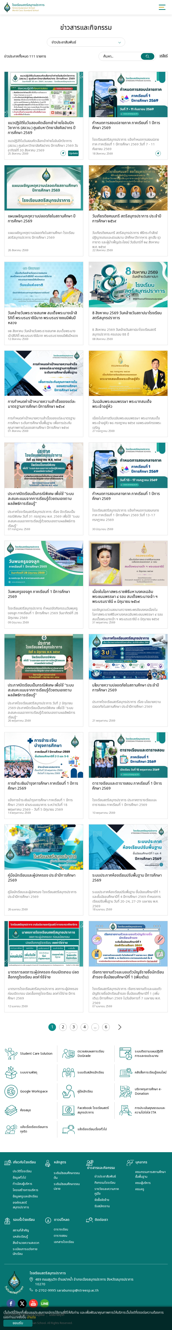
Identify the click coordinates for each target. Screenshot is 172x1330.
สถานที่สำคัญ (21, 1230)
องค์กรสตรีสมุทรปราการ (21, 1205)
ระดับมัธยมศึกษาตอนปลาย (67, 1186)
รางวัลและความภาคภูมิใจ (107, 1191)
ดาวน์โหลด (61, 1219)
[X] (22, 1303)
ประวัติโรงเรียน (22, 1171)
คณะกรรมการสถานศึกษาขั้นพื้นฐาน (150, 1174)
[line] (44, 1303)
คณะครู (139, 1189)
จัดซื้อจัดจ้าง (102, 1200)
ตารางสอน (60, 1235)
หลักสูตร (60, 1162)
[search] (147, 56)
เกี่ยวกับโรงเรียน (24, 1162)
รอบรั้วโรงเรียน (24, 1219)
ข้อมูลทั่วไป (19, 1177)
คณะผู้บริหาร (143, 1183)
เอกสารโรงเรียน (64, 1242)
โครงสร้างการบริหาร (25, 1190)
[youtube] (33, 1303)
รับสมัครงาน (102, 1206)
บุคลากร (141, 1162)
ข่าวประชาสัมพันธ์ (105, 1176)
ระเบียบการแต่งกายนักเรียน (25, 1251)
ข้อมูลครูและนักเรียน (25, 1196)
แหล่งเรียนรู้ (20, 1236)
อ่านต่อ (31, 1317)
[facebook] (10, 1303)
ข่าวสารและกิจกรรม (101, 1168)
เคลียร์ (163, 55)
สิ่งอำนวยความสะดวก (26, 1243)
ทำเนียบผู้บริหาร (22, 1183)
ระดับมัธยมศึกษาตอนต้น (67, 1175)
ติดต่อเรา (101, 1219)
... (95, 1027)
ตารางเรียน (61, 1229)
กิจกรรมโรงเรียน (105, 1182)
